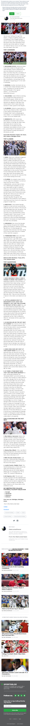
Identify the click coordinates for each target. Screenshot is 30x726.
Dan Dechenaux (7, 637)
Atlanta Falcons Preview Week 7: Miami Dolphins (13, 588)
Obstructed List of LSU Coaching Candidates (13, 567)
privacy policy (20, 714)
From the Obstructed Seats (16, 18)
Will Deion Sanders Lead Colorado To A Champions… (15, 673)
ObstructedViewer (15, 16)
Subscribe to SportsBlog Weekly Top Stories (14, 701)
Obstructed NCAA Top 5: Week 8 (13, 609)
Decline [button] (18, 13)
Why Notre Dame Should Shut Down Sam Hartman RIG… (14, 634)
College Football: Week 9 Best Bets (13, 654)
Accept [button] (11, 13)
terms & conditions (11, 714)
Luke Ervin (5, 655)
